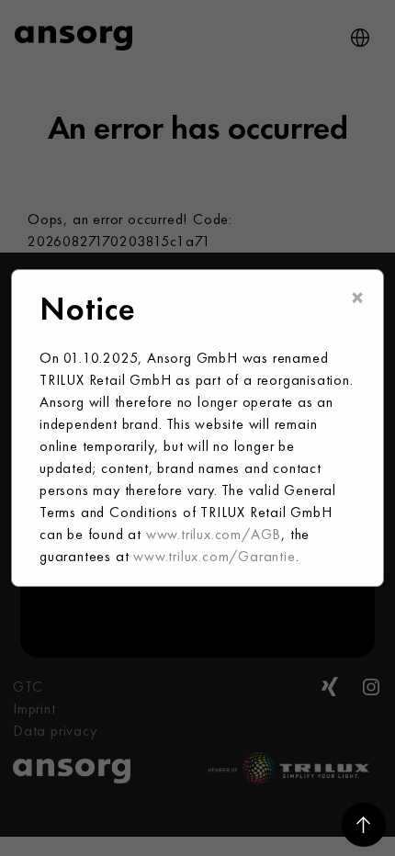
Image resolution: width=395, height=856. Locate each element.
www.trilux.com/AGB (213, 534)
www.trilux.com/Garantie (214, 556)
